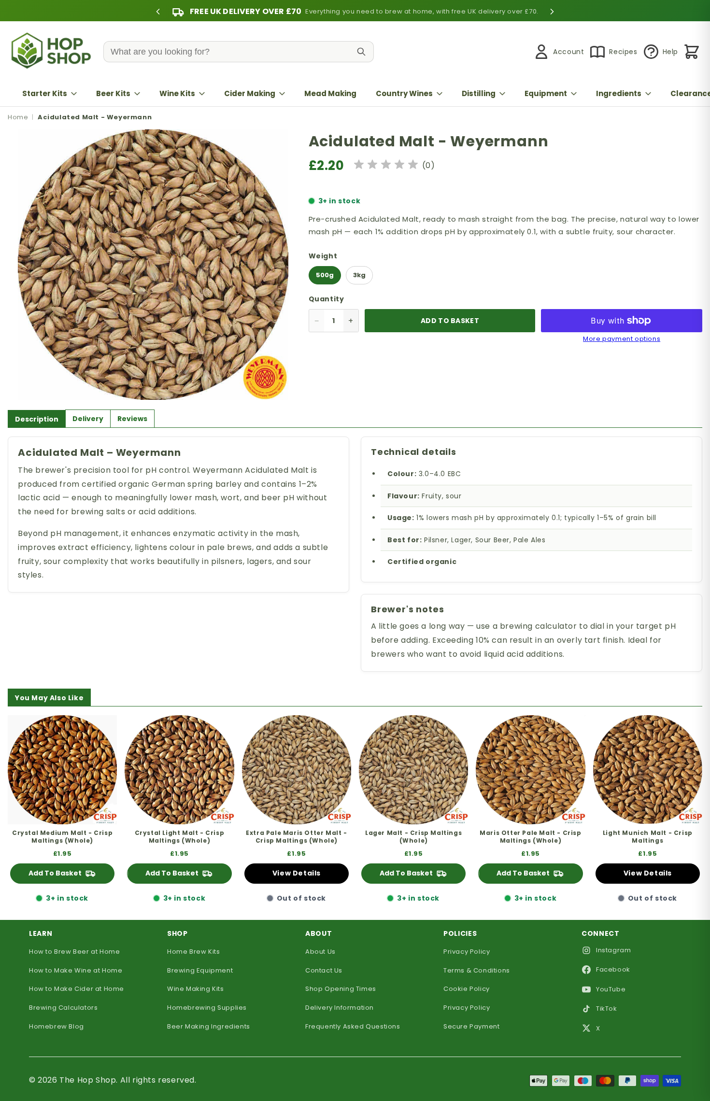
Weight (323, 256)
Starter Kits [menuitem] (44, 93)
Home (18, 117)
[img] (386, 166)
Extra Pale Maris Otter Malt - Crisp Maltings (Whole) (296, 836)
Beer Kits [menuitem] (113, 93)
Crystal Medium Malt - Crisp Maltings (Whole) (62, 836)
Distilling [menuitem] (479, 93)
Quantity (326, 299)
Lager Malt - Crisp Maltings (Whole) (413, 836)
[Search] (361, 51)
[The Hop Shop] (53, 52)
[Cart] (691, 51)
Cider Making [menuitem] (249, 93)
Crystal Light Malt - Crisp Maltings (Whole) (180, 836)
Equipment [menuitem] (546, 93)
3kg (359, 275)
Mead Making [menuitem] (330, 93)
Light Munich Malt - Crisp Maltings (648, 836)
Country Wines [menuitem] (404, 93)
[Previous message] (158, 11)
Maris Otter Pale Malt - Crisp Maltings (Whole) (530, 836)
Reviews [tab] (132, 418)
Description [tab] (36, 419)
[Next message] (552, 11)
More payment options (621, 339)
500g (325, 275)
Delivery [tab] (87, 418)
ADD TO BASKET (450, 320)
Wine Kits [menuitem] (177, 93)
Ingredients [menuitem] (618, 93)
